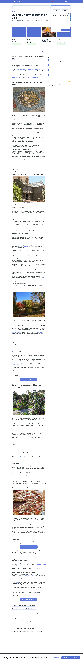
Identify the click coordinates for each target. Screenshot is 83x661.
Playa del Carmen (39, 631)
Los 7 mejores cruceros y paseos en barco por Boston (20, 611)
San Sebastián (28, 631)
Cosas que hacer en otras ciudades (24, 628)
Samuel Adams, (37, 239)
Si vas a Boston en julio (41, 265)
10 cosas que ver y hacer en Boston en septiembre (20, 613)
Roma (17, 631)
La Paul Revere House (33, 205)
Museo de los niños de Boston (27, 618)
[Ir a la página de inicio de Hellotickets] (16, 1)
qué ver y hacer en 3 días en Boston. (31, 77)
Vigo (35, 631)
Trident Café (18, 565)
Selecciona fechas (58, 7)
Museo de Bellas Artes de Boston (19, 456)
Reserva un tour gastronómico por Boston (28, 546)
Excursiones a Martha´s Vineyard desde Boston (29, 608)
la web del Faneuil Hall (24, 246)
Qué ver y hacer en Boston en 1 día (33, 621)
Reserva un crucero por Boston (28, 379)
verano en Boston (15, 364)
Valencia (32, 631)
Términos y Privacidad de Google (17, 659)
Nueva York (14, 631)
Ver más (41, 51)
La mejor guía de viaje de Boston (23, 606)
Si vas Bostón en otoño (16, 332)
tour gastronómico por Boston (31, 520)
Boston (13, 11)
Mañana (65, 10)
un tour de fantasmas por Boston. (28, 575)
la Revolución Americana (31, 161)
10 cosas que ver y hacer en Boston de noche (19, 616)
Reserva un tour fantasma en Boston (28, 599)
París (20, 631)
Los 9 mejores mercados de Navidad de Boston (19, 621)
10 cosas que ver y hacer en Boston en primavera (36, 613)
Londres (23, 631)
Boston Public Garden (39, 332)
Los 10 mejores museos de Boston (17, 623)
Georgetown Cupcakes (41, 564)
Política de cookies (6, 659)
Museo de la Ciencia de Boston (17, 618)
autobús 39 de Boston (26, 559)
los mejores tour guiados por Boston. (25, 125)
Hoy (56, 10)
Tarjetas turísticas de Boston (16, 608)
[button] (19, 38)
